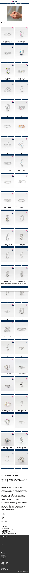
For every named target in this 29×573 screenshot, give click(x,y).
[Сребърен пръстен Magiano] (21, 273)
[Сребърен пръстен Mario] (21, 237)
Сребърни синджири (3, 559)
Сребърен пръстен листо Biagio (7, 336)
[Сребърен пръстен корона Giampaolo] (21, 181)
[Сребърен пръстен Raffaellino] (7, 163)
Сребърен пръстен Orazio (21, 207)
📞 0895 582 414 (5, 564)
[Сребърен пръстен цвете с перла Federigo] (7, 366)
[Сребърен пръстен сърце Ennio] (21, 347)
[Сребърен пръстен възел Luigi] (7, 237)
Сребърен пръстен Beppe (7, 133)
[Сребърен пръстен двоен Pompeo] (21, 329)
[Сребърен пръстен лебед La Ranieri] (7, 439)
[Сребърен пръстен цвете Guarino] (7, 421)
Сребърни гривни (3, 555)
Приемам (14, 286)
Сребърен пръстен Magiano (21, 281)
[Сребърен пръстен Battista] (7, 458)
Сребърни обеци (3, 554)
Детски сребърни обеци (4, 557)
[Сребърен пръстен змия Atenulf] (7, 144)
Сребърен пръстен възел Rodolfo (21, 447)
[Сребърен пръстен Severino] (7, 89)
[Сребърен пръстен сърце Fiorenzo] (7, 107)
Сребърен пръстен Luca (21, 78)
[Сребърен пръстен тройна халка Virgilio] (21, 126)
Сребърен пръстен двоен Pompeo (21, 336)
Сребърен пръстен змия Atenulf (7, 152)
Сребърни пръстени (3, 556)
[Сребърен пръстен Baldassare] (21, 310)
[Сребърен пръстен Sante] (21, 163)
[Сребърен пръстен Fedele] (7, 292)
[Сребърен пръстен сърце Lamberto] (21, 366)
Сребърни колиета (3, 553)
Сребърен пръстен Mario (21, 244)
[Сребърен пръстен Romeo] (7, 347)
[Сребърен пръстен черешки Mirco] (7, 34)
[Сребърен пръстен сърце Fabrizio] (7, 310)
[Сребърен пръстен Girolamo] (7, 200)
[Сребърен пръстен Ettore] (21, 292)
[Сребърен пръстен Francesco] (7, 181)
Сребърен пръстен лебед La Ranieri (7, 447)
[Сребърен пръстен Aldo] (7, 70)
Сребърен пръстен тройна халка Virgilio (21, 133)
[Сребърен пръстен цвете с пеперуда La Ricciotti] (21, 458)
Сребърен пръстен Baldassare (22, 318)
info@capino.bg (5, 563)
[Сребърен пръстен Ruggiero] (21, 255)
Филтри (2, 24)
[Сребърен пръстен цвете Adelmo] (21, 144)
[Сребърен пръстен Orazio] (21, 200)
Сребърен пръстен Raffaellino (7, 170)
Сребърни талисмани (3, 558)
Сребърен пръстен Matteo (21, 41)
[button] (27, 1)
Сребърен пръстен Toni (7, 281)
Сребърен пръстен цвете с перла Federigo (7, 373)
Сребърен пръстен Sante (21, 170)
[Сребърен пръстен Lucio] (7, 384)
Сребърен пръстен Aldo (7, 78)
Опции (7, 62)
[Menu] (2, 1)
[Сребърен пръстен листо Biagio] (7, 329)
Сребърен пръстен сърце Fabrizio (7, 318)
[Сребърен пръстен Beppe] (7, 126)
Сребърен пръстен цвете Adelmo (21, 152)
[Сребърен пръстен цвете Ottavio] (21, 89)
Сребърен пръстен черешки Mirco (7, 41)
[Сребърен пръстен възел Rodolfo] (21, 439)
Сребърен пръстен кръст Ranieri (21, 410)
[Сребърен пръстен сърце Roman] (7, 52)
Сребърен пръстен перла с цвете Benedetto (7, 410)
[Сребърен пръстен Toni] (7, 273)
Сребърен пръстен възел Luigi (7, 244)
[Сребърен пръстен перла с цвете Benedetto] (7, 403)
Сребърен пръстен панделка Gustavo (22, 115)
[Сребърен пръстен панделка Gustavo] (21, 107)
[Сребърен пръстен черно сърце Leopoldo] (21, 384)
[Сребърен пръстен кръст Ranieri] (21, 403)
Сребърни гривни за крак (4, 560)
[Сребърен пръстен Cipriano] (21, 421)
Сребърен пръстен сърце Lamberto (21, 373)
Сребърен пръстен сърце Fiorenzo (7, 115)
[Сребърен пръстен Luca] (21, 70)
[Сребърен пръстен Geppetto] (7, 255)
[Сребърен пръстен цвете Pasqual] (21, 52)
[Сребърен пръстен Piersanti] (7, 218)
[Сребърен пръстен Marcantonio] (21, 218)
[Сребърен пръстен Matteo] (21, 34)
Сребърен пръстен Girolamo (7, 207)
